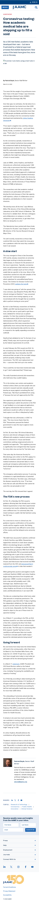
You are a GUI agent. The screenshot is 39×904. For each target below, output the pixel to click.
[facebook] (25, 867)
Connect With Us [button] (9, 859)
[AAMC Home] (19, 7)
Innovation (15, 809)
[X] (16, 800)
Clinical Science (26, 809)
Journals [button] (6, 854)
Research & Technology (19, 804)
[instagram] (18, 867)
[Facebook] (19, 800)
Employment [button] (7, 850)
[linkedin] (5, 867)
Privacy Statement (9, 891)
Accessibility (7, 895)
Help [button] (4, 845)
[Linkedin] (12, 800)
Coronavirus (15, 807)
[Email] (22, 800)
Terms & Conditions (9, 887)
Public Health (27, 807)
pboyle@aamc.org (20, 782)
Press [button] (5, 840)
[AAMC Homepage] (13, 879)
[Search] (36, 7)
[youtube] (31, 867)
